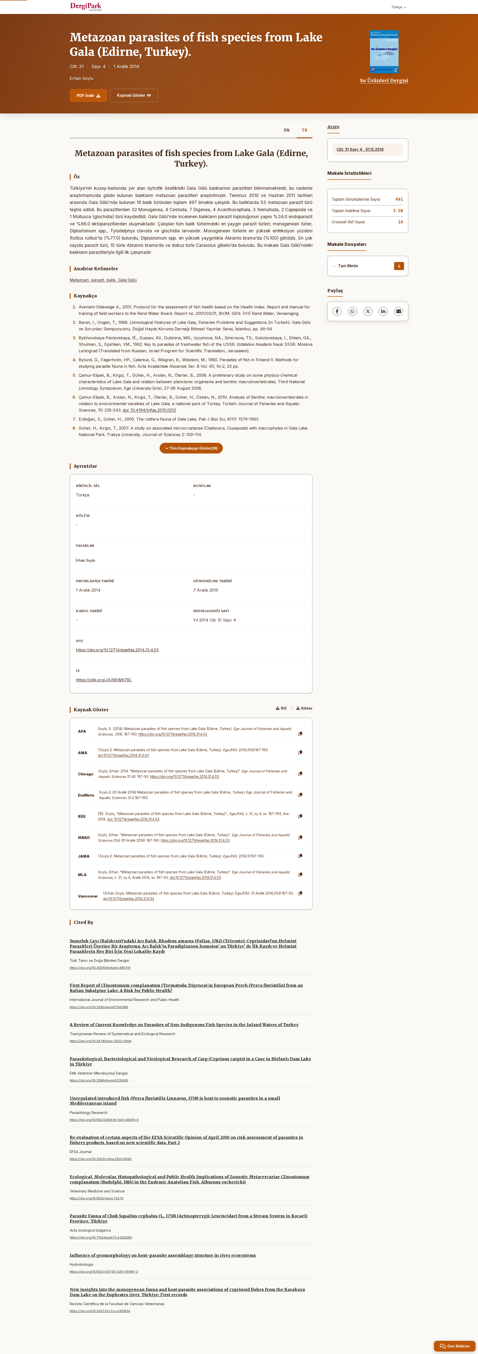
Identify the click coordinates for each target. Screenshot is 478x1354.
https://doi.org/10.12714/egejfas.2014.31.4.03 (117, 649)
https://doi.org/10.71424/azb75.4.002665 (101, 1237)
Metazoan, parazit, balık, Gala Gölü (103, 279)
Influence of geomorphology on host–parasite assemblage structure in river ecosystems (163, 1255)
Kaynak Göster (131, 95)
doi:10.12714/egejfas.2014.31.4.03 (123, 755)
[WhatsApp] (352, 311)
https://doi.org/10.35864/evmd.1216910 (99, 1080)
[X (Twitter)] (367, 311)
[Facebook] (337, 311)
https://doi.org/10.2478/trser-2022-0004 (100, 1041)
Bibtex (306, 708)
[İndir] (399, 266)
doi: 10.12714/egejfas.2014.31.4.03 (133, 819)
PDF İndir (85, 95)
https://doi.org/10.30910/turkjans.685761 (100, 968)
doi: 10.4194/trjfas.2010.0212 (149, 410)
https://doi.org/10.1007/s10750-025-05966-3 (104, 1271)
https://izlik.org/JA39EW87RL (104, 679)
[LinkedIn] (383, 311)
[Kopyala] (300, 734)
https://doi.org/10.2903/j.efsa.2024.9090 (100, 1159)
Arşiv (333, 127)
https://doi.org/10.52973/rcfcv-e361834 (100, 1311)
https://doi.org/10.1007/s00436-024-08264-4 (104, 1120)
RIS (284, 708)
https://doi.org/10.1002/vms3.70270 (96, 1198)
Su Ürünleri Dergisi (384, 81)
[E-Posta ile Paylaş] (398, 311)
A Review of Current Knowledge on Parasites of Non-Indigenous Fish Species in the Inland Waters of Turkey (184, 1024)
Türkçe (396, 7)
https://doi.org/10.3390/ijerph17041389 (99, 1007)
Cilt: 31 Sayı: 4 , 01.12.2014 (360, 149)
